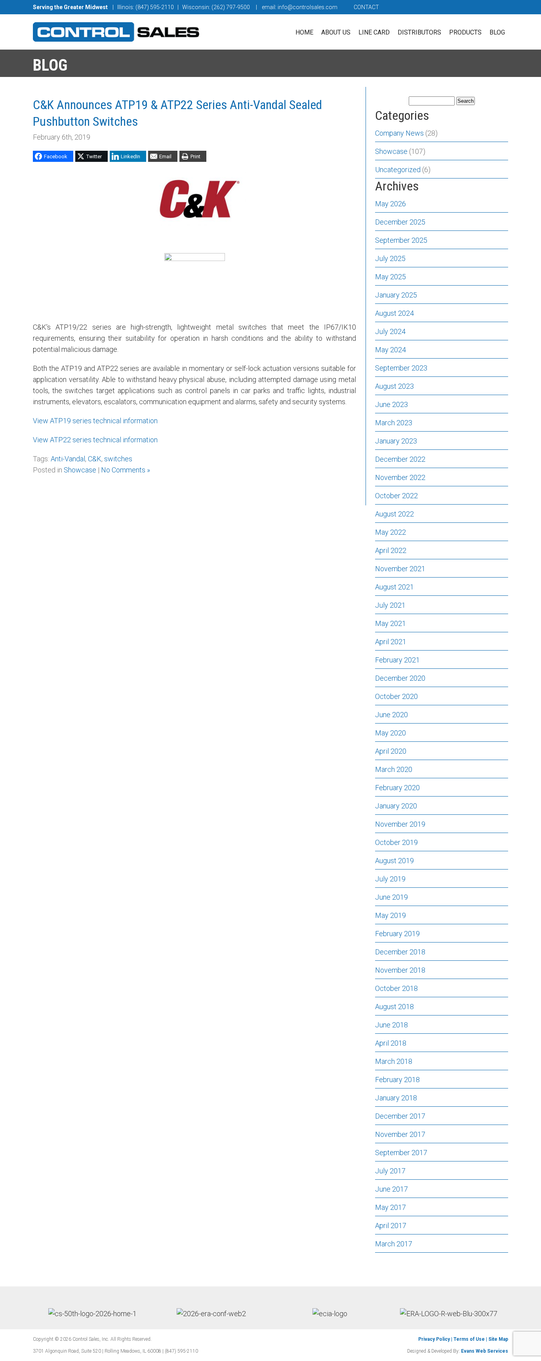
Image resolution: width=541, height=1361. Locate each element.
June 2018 (391, 1025)
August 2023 (394, 386)
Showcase (80, 470)
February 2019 (397, 933)
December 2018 (400, 952)
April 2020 (390, 751)
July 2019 (390, 879)
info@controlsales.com (307, 7)
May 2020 (390, 733)
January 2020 (396, 806)
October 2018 (396, 988)
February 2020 (397, 787)
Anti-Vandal (68, 459)
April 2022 (390, 550)
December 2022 (400, 459)
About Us (336, 32)
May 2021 (390, 623)
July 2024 (390, 331)
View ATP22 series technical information (95, 440)
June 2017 (391, 1189)
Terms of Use (469, 1339)
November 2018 (400, 970)
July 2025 (390, 258)
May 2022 (390, 532)
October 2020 (396, 696)
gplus (495, 7)
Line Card (374, 32)
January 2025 (396, 295)
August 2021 (394, 587)
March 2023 (393, 422)
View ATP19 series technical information (95, 421)
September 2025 (401, 240)
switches (118, 459)
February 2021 (397, 660)
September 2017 (401, 1152)
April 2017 (390, 1225)
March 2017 (393, 1244)
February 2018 (397, 1079)
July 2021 (390, 605)
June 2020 (391, 714)
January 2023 (396, 441)
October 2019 (396, 842)
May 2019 (390, 915)
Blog (497, 32)
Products (465, 32)
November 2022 (400, 477)
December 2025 (400, 222)
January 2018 (396, 1098)
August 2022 (394, 514)
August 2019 (394, 860)
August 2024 (394, 313)
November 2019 (400, 824)
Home (304, 32)
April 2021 (390, 641)
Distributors (419, 32)
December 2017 (400, 1116)
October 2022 (396, 495)
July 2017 (390, 1171)
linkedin (478, 7)
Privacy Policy (434, 1339)
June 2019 (391, 897)
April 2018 (390, 1043)
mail (462, 7)
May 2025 (390, 277)
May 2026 (390, 204)
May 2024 (390, 350)
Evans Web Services (484, 1351)
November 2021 (400, 568)
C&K (94, 459)
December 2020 (400, 678)
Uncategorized (398, 169)
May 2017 (390, 1207)
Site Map (498, 1339)
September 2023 (401, 368)
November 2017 (400, 1134)
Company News (399, 133)
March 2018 (393, 1061)
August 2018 (394, 1006)
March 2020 (393, 769)
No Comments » (125, 470)
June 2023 (391, 404)
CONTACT (366, 7)
